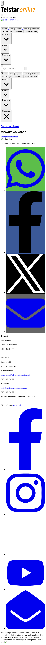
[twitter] (25, 554)
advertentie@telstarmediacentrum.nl (15, 375)
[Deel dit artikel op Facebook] (25, 252)
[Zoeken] (26, 68)
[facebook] (25, 470)
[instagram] (25, 514)
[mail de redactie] (25, 628)
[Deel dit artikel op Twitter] (25, 292)
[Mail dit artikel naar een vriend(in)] (25, 332)
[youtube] (25, 589)
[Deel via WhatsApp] (25, 190)
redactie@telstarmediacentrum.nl (14, 388)
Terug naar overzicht (9, 137)
